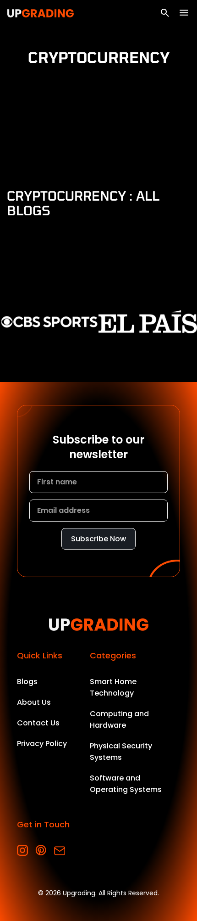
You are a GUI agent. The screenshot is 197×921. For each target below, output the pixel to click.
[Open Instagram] (22, 850)
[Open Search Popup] (165, 13)
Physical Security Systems (121, 752)
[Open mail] (59, 850)
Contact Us (38, 723)
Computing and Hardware (119, 719)
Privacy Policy (42, 743)
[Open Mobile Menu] (184, 12)
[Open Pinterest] (41, 850)
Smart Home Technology (113, 687)
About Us (34, 702)
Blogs (27, 681)
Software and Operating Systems (126, 784)
